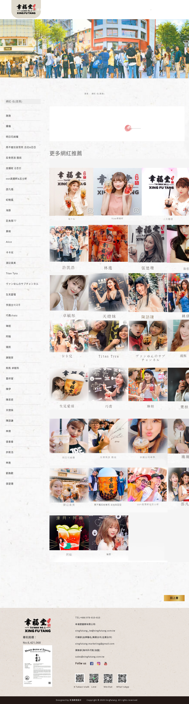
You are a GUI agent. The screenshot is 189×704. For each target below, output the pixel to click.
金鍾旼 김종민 (13, 168)
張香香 (9, 442)
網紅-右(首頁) (98, 93)
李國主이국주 (13, 305)
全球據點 (134, 9)
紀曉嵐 (9, 200)
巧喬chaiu (11, 315)
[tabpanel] (94, 66)
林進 (8, 463)
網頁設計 (78, 700)
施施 (8, 115)
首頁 (86, 93)
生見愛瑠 (11, 294)
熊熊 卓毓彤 (12, 368)
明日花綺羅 (12, 137)
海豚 (8, 210)
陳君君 (9, 399)
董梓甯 (9, 378)
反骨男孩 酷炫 (14, 158)
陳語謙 (9, 420)
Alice (9, 242)
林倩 (8, 431)
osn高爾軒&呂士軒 (16, 179)
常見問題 (102, 9)
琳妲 (8, 326)
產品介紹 (85, 9)
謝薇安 (9, 357)
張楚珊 (9, 483)
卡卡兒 (9, 252)
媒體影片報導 (45, 9)
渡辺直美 (11, 263)
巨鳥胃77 (11, 221)
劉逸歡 (9, 473)
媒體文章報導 (66, 9)
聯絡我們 (117, 9)
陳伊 (8, 389)
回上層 (174, 598)
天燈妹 (9, 410)
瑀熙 (8, 347)
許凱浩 (9, 452)
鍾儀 (8, 126)
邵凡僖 (9, 189)
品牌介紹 (26, 9)
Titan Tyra (12, 273)
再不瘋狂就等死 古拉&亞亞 (21, 147)
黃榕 (8, 231)
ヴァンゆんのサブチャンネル (22, 284)
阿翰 (8, 336)
